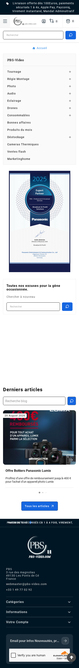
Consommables (18, 115)
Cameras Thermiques (23, 144)
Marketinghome (18, 158)
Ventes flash (16, 151)
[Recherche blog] (71, 401)
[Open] (5, 21)
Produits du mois (19, 129)
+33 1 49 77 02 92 (19, 589)
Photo (11, 86)
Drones (12, 108)
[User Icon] (43, 21)
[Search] (71, 35)
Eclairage (14, 100)
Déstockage (16, 137)
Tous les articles (37, 506)
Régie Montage (18, 79)
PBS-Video (15, 60)
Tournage (14, 71)
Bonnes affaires (19, 122)
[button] (39, 492)
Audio (11, 93)
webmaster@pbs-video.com (26, 584)
